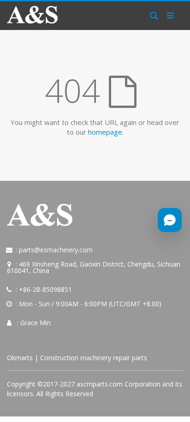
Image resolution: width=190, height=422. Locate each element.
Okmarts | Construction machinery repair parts (77, 357)
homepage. (106, 132)
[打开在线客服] (170, 220)
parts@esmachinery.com (56, 249)
